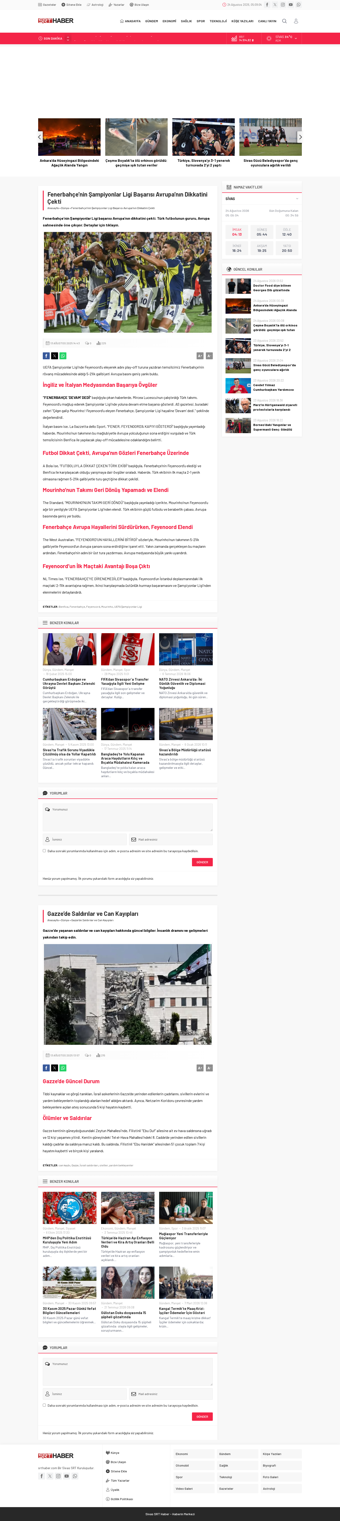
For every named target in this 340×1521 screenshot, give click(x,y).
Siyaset (70, 1228)
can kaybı (64, 1165)
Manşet (69, 670)
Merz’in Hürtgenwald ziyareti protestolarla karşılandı (275, 407)
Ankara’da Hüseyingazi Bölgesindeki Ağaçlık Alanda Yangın (275, 309)
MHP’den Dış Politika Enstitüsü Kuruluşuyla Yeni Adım (67, 1240)
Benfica (63, 606)
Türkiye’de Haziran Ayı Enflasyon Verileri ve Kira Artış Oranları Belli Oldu (127, 1242)
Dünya (65, 208)
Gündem (57, 670)
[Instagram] (283, 4)
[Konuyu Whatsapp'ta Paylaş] (62, 355)
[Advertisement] (170, 79)
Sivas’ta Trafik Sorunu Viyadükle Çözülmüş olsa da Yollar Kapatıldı (69, 752)
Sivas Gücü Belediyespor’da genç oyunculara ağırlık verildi (203, 162)
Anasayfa (53, 208)
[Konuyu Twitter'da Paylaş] (54, 355)
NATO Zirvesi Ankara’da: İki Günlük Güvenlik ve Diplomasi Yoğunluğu (182, 683)
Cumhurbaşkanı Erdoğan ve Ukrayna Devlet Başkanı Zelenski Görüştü (69, 683)
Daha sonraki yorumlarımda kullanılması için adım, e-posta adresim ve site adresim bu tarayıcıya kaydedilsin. (123, 851)
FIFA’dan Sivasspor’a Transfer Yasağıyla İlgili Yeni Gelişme (125, 681)
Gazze (75, 1165)
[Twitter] (275, 4)
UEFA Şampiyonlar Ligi (128, 606)
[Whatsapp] (298, 4)
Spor (127, 670)
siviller (103, 1165)
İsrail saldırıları (89, 1165)
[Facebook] (267, 4)
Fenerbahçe (77, 606)
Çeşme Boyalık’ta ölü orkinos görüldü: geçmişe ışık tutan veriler (117, 38)
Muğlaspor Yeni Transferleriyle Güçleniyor (183, 1236)
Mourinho (107, 606)
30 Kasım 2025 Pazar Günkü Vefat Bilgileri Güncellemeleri (69, 1310)
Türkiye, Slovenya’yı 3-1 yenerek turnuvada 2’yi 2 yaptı (136, 162)
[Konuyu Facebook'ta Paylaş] (46, 355)
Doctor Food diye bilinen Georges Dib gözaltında (272, 287)
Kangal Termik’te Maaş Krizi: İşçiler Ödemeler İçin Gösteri (182, 1310)
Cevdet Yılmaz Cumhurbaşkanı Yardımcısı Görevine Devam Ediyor (271, 162)
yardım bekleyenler (121, 1165)
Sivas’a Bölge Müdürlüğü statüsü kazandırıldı (185, 752)
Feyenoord (93, 606)
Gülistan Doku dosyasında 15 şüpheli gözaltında (123, 1315)
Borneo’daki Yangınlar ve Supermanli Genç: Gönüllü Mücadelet (272, 429)
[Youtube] (290, 4)
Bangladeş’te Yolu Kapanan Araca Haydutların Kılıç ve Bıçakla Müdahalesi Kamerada (125, 758)
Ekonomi (107, 1228)
